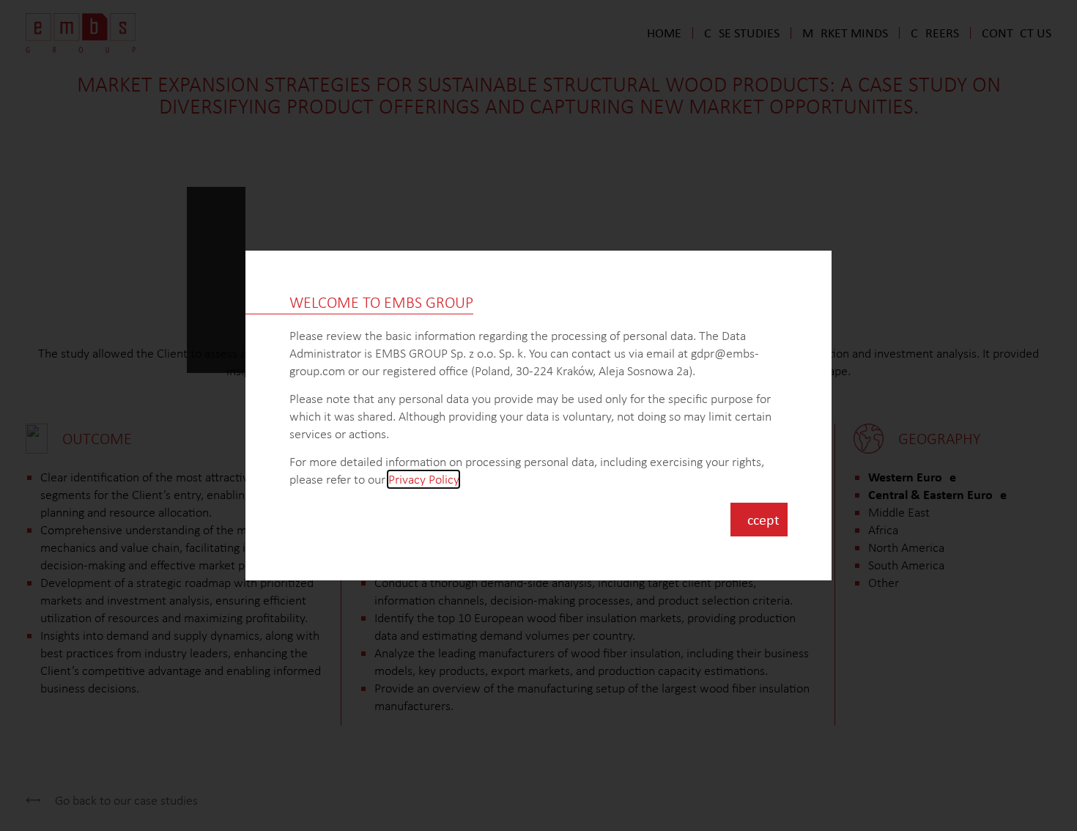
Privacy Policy (423, 479)
